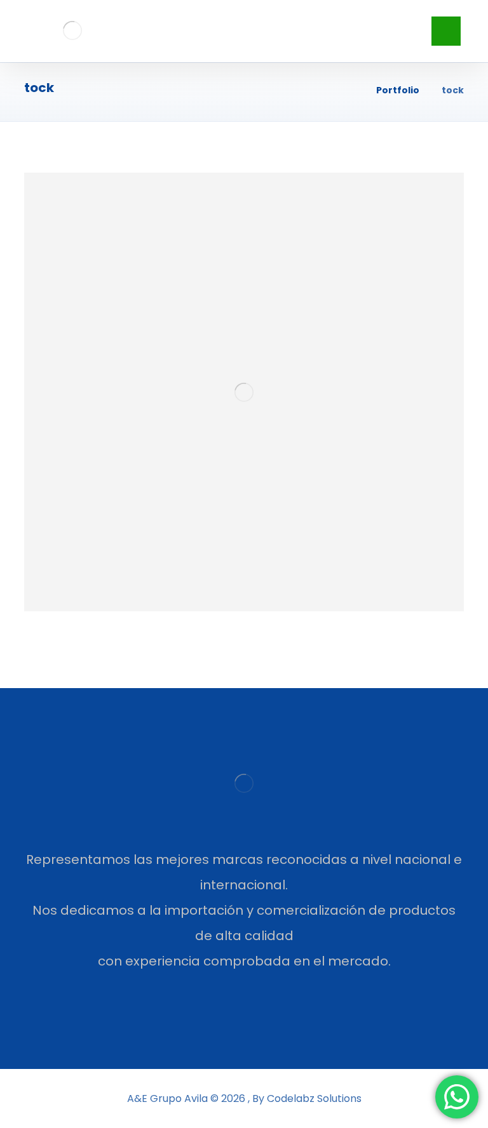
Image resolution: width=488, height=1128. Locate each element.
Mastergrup (107, 591)
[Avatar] (56, 596)
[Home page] (350, 90)
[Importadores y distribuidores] (72, 30)
